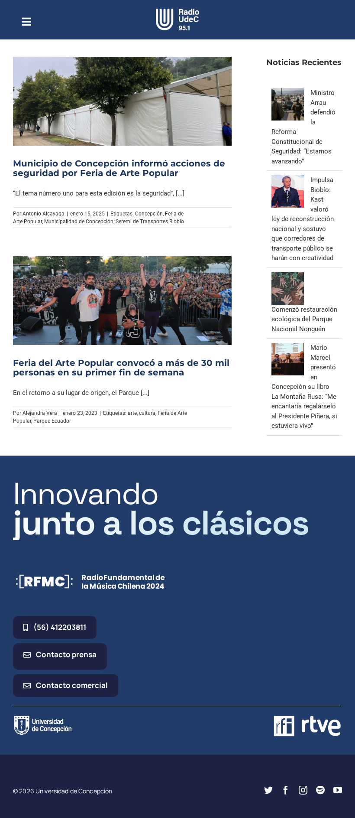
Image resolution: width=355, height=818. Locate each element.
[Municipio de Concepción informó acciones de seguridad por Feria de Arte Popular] (122, 101)
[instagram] (303, 790)
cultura (147, 413)
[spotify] (320, 790)
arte (132, 413)
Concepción (149, 214)
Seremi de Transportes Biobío (150, 221)
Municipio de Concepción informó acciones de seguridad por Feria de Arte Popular (119, 168)
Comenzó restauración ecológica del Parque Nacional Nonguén (304, 319)
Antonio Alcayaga (44, 214)
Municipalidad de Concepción (78, 221)
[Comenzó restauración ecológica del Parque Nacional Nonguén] (287, 277)
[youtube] (337, 790)
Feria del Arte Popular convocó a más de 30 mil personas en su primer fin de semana (121, 368)
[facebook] (285, 790)
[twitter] (268, 790)
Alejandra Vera (40, 413)
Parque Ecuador (52, 421)
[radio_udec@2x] (177, 12)
